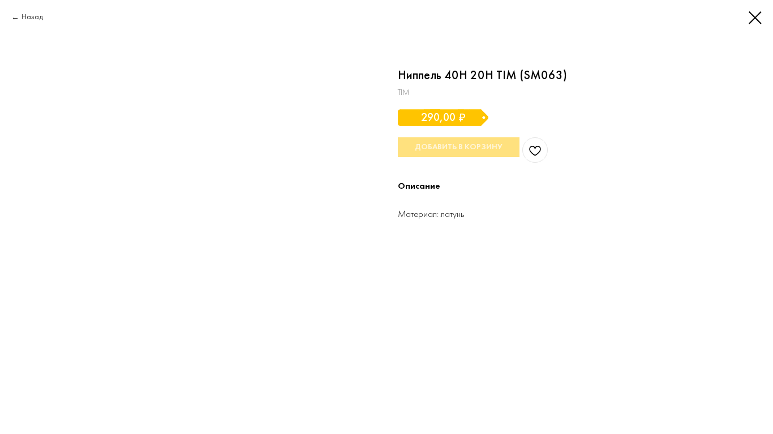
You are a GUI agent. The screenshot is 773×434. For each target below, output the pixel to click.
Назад (32, 17)
